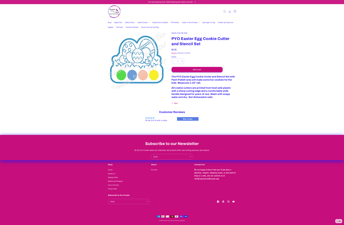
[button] (143, 22)
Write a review (187, 119)
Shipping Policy (113, 177)
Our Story (154, 169)
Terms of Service (113, 185)
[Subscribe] (190, 156)
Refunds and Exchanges (115, 181)
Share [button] (176, 103)
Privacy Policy (112, 188)
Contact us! (111, 173)
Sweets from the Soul (169, 220)
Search (110, 169)
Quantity (173, 57)
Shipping (174, 53)
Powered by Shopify (180, 220)
